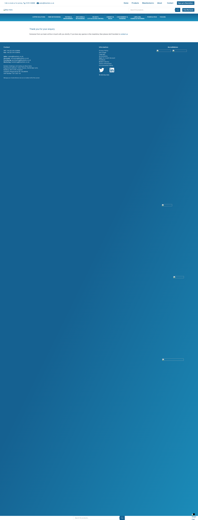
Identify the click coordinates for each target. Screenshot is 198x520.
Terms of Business (105, 63)
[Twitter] (101, 70)
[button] (163, 3)
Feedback (102, 60)
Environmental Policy (106, 65)
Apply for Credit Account (107, 58)
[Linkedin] (111, 70)
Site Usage (102, 52)
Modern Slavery (104, 61)
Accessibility (103, 56)
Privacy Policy (103, 50)
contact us (124, 34)
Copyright (102, 54)
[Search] (177, 10)
